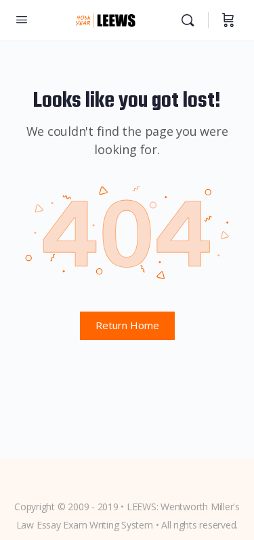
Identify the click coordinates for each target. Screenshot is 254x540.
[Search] (191, 20)
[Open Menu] (22, 19)
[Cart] (228, 20)
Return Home (127, 325)
